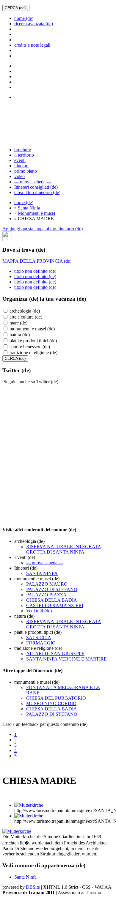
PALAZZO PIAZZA (46, 594)
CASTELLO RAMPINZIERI (54, 605)
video (19, 176)
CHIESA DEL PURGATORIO (56, 698)
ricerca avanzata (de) (33, 23)
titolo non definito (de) (35, 271)
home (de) (23, 18)
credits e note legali (32, 45)
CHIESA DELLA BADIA (51, 600)
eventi (20, 160)
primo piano (25, 171)
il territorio (24, 154)
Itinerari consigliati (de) (36, 187)
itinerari (21, 165)
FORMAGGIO (41, 642)
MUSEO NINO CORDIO (51, 703)
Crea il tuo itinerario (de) (37, 192)
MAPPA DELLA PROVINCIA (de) (36, 261)
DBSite (33, 887)
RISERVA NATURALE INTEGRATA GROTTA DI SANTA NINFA (63, 549)
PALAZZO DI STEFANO (51, 589)
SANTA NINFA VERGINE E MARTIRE (66, 658)
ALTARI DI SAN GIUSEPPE (55, 653)
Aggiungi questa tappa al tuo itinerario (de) (42, 228)
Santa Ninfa (29, 207)
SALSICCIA (38, 637)
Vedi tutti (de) (39, 610)
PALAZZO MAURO (47, 584)
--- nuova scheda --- (32, 181)
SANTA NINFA (42, 573)
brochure (22, 149)
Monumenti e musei (36, 213)
